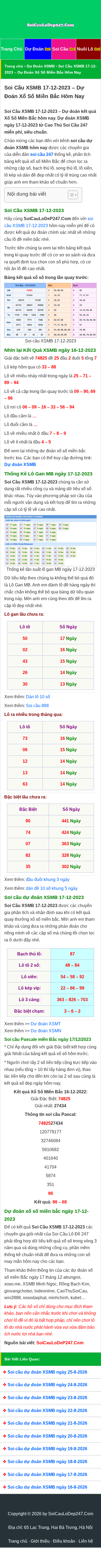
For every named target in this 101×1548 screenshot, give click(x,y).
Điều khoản (64, 1541)
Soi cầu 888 (37, 705)
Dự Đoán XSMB (41, 66)
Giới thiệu (40, 1541)
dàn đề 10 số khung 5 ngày (52, 888)
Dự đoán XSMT (46, 1024)
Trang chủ (14, 66)
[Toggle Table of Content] (70, 194)
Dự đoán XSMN (46, 1031)
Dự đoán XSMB (20, 464)
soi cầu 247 (41, 154)
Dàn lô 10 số (38, 696)
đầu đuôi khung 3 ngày (47, 879)
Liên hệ (86, 1541)
